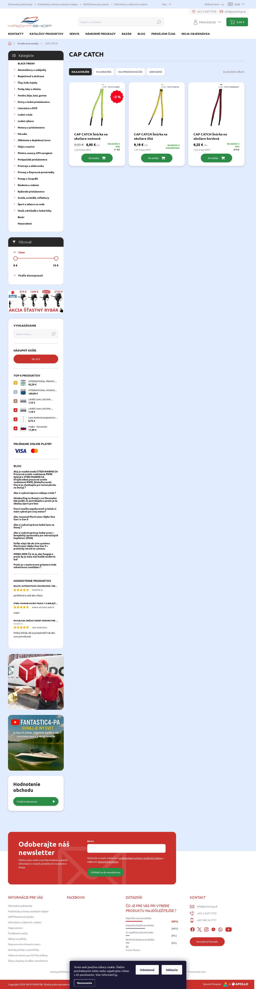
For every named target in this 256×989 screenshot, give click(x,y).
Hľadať (159, 21)
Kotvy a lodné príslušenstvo (34, 101)
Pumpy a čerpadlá (28, 178)
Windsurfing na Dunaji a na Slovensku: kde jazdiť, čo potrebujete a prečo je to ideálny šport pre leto (35, 500)
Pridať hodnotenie (27, 801)
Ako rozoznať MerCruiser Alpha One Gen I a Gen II (34, 518)
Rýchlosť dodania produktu (140, 939)
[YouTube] (228, 929)
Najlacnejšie (80, 71)
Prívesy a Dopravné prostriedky (36, 172)
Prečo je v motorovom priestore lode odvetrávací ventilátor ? (35, 566)
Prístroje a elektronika (31, 165)
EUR (237, 4)
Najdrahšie (103, 71)
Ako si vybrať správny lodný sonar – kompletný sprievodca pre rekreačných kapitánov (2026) (36, 535)
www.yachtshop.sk (60, 971)
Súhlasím (172, 970)
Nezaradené (25, 223)
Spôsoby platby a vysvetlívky (23, 949)
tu (116, 974)
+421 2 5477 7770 (206, 913)
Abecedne (155, 71)
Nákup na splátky (17, 938)
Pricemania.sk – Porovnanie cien (188, 971)
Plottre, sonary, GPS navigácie (35, 153)
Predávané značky (18, 933)
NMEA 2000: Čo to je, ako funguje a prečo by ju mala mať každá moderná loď (34, 556)
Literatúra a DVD (27, 108)
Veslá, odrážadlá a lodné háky (35, 210)
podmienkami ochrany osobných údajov (140, 858)
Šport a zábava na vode (31, 204)
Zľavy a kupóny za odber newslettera (28, 960)
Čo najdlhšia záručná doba (139, 932)
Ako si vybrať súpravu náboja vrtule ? (35, 492)
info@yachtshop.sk (207, 906)
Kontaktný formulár (207, 941)
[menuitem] (17, 33)
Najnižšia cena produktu (138, 918)
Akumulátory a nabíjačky (32, 69)
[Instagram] (206, 929)
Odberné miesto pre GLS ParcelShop (28, 955)
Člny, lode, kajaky (27, 82)
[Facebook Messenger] (213, 929)
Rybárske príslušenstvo (31, 191)
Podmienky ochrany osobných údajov (57, 4)
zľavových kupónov (108, 861)
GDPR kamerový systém (96, 4)
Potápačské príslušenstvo (32, 159)
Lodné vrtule (25, 114)
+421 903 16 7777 (206, 920)
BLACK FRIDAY (26, 63)
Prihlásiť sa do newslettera (105, 872)
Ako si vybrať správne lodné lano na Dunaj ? (34, 526)
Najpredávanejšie (130, 71)
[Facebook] (192, 929)
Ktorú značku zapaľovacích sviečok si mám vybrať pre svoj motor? (35, 510)
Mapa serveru (15, 927)
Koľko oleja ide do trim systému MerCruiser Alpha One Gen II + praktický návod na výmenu (32, 546)
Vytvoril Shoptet (212, 984)
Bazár (21, 217)
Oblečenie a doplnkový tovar (34, 140)
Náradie (22, 133)
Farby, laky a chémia (29, 88)
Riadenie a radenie (28, 185)
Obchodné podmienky (20, 4)
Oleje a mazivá (26, 146)
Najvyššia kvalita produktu (140, 925)
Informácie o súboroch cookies (131, 4)
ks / (36, 359)
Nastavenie (84, 983)
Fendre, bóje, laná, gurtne (32, 95)
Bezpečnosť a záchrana (31, 76)
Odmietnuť (147, 970)
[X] (199, 929)
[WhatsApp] (220, 929)
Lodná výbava (26, 120)
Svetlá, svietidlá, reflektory (33, 197)
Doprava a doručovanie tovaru (24, 944)
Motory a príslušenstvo (31, 127)
